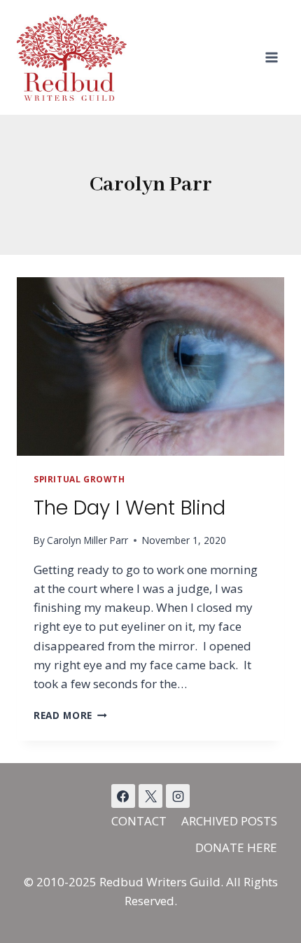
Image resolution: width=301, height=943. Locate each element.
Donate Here (236, 847)
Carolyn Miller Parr (87, 540)
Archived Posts (229, 821)
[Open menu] (271, 57)
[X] (150, 796)
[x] (123, 796)
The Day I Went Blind (129, 508)
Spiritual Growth (79, 478)
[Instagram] (178, 796)
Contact (139, 821)
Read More (70, 715)
